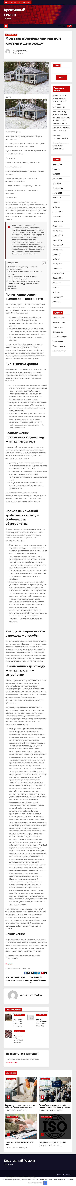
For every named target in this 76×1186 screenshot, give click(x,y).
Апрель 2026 (57, 179)
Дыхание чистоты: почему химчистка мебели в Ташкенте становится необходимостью (60, 101)
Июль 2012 (56, 302)
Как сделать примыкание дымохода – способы (24, 281)
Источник (8, 964)
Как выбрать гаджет (60, 337)
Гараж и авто (57, 327)
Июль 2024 (57, 198)
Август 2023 (57, 240)
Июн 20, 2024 (41, 1023)
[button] (64, 26)
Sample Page (67, 1174)
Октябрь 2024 (58, 188)
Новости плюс (58, 341)
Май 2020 (56, 259)
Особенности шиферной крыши (38, 978)
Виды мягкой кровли (15, 269)
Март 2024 (57, 217)
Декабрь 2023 (58, 231)
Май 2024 (56, 207)
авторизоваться (12, 1062)
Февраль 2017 (58, 297)
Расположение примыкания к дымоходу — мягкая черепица (25, 272)
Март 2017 (56, 292)
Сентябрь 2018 (58, 273)
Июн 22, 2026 (46, 1110)
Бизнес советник (59, 322)
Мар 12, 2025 (46, 1146)
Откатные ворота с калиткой (18, 1021)
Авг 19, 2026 (11, 1110)
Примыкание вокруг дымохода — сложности (23, 267)
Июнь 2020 (57, 254)
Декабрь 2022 (58, 250)
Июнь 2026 (57, 169)
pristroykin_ (22, 51)
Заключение (12, 288)
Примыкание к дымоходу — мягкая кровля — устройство (23, 285)
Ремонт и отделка (59, 346)
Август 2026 (57, 164)
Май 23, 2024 (18, 1040)
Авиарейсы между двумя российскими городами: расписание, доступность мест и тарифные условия (61, 117)
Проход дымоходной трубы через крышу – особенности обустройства (23, 277)
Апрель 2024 (57, 212)
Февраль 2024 (58, 221)
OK (45, 1183)
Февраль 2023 (58, 245)
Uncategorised (58, 318)
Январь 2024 (58, 226)
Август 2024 (57, 193)
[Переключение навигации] (59, 26)
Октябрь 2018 (58, 269)
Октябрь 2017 (58, 278)
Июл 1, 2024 (18, 1023)
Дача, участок (58, 332)
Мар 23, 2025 (12, 1148)
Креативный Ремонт (19, 1161)
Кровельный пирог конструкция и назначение (17, 978)
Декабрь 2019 (58, 264)
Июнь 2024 (57, 202)
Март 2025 (57, 183)
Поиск (56, 65)
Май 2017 (56, 287)
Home (59, 1174)
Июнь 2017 (57, 283)
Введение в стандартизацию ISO (52, 1142)
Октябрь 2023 (58, 235)
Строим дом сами (11, 34)
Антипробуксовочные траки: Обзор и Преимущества (61, 146)
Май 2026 (56, 174)
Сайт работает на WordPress (13, 1177)
